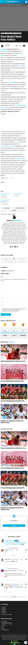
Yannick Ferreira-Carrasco (8, 146)
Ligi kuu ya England (19, 464)
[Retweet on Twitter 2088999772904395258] (7, 592)
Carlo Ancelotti (10, 82)
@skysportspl (21, 570)
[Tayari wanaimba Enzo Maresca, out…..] (14, 351)
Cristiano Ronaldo (21, 105)
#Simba (19, 587)
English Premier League (7, 623)
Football (11, 342)
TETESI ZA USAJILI (18, 193)
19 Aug (17, 549)
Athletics (4, 608)
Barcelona (4, 214)
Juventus (4, 49)
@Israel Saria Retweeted (13, 568)
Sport (2, 465)
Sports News (17, 445)
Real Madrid (4, 51)
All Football (4, 621)
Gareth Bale (22, 65)
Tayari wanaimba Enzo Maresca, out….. (14, 361)
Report (14, 210)
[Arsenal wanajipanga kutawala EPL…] (14, 391)
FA (2, 627)
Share (2, 114)
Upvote (6, 259)
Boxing (3, 610)
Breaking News (4, 445)
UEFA (24, 485)
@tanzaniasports (15, 559)
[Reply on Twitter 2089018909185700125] (5, 580)
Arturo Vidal (18, 142)
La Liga (3, 625)
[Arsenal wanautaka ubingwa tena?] (14, 371)
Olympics (4, 607)
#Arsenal (14, 587)
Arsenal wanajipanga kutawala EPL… (13, 401)
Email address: (14, 520)
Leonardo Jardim (20, 158)
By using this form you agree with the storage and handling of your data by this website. (14, 309)
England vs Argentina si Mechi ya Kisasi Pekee (12, 421)
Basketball (4, 612)
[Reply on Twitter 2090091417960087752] (5, 555)
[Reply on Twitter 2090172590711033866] (5, 565)
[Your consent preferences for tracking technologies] (25, 642)
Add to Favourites (20, 208)
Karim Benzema (5, 107)
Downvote (21, 259)
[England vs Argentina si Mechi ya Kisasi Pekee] (14, 411)
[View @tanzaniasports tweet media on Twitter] (5, 552)
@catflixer (12, 549)
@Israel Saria (7, 559)
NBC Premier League (6, 622)
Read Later (7, 208)
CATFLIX (6, 549)
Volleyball (4, 609)
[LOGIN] (26, 1)
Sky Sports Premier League (10, 570)
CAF (3, 626)
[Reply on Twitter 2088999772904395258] (5, 592)
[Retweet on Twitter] (7, 547)
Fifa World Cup (12, 505)
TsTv (3, 613)
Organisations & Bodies (7, 614)
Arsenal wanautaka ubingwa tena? (12, 381)
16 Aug (5, 571)
